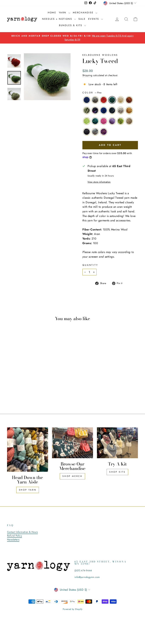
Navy (86, 100)
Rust (129, 100)
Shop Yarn (27, 489)
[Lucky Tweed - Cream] (29, 380)
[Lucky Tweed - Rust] (34, 380)
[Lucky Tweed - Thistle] (24, 388)
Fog (95, 131)
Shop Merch (72, 476)
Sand (129, 121)
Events (94, 19)
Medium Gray (95, 100)
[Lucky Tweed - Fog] (22, 393)
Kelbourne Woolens (100, 55)
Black (86, 131)
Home (52, 12)
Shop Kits (117, 472)
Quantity (90, 265)
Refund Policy (14, 535)
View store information (99, 182)
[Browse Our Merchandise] (72, 442)
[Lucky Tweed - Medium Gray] (14, 380)
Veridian (95, 121)
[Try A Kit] (117, 442)
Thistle (112, 121)
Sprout (86, 121)
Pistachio (120, 121)
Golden (129, 110)
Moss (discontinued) (86, 110)
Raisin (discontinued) (95, 110)
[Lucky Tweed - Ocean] (19, 384)
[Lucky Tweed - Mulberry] (26, 393)
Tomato (103, 100)
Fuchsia (103, 121)
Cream (120, 100)
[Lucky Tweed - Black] (17, 393)
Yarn (63, 12)
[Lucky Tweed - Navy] (10, 380)
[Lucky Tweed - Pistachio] (29, 388)
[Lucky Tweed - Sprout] (10, 388)
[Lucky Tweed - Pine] (24, 380)
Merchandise (84, 12)
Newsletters (13, 539)
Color (92, 92)
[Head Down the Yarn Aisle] (27, 449)
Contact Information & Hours (22, 532)
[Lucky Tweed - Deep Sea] (24, 384)
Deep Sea (112, 110)
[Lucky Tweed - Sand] (34, 388)
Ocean (103, 110)
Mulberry (103, 131)
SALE (82, 19)
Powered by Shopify (72, 609)
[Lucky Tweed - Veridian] (14, 388)
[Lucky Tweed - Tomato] (19, 380)
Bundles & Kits (71, 25)
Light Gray (120, 110)
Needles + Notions (57, 19)
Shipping (87, 75)
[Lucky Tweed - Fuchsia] (19, 388)
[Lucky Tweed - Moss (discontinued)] (10, 384)
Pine (112, 100)
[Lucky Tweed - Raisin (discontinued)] (14, 384)
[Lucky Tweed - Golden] (34, 384)
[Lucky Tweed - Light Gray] (29, 384)
